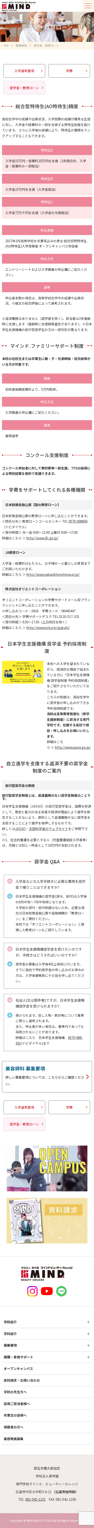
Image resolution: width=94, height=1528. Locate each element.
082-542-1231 (35, 1499)
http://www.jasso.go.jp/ (73, 747)
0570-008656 (78, 521)
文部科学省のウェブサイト (48, 828)
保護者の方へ (13, 1427)
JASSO (20, 828)
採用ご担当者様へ (17, 1403)
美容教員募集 (13, 1438)
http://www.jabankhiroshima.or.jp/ (53, 574)
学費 (69, 70)
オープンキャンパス (18, 1368)
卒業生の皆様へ (15, 1415)
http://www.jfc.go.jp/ (42, 538)
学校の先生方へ (15, 1392)
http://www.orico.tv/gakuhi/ (48, 627)
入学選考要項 (24, 70)
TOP (6, 45)
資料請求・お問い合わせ (22, 1380)
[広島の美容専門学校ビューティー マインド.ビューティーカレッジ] (19, 2)
